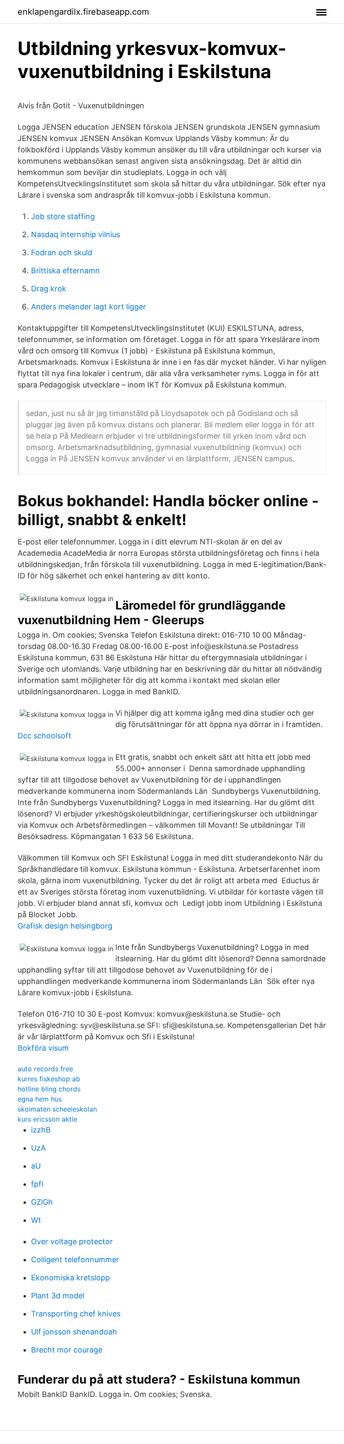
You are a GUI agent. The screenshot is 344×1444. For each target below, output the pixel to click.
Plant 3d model (57, 1295)
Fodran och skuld (61, 252)
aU (36, 1165)
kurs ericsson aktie (47, 1119)
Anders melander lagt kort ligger (88, 306)
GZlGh (42, 1202)
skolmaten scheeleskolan (57, 1109)
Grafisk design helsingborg (65, 925)
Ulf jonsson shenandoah (74, 1331)
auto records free (45, 1069)
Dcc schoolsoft (44, 735)
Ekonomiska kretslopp (70, 1277)
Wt (36, 1220)
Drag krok (48, 288)
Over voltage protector (72, 1241)
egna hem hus (40, 1099)
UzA (38, 1147)
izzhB (41, 1129)
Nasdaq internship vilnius (75, 234)
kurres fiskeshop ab (49, 1079)
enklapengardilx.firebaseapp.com (83, 12)
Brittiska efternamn (65, 270)
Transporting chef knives (75, 1313)
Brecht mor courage (66, 1349)
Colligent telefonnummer (75, 1259)
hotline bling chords (49, 1089)
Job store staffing (63, 216)
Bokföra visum (43, 1048)
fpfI (37, 1184)
